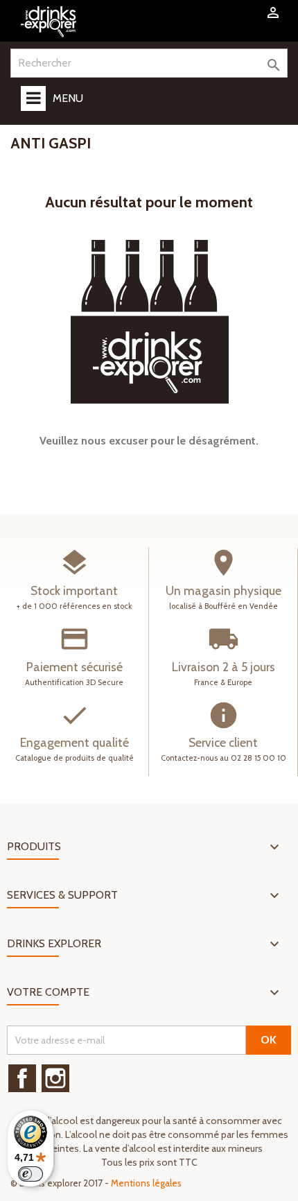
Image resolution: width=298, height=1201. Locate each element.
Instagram (55, 1078)
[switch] (30, 1174)
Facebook (22, 1078)
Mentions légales (146, 1183)
